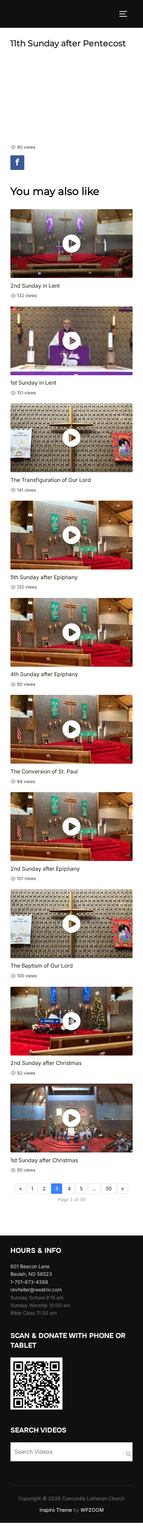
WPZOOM (92, 1510)
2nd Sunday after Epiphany (45, 868)
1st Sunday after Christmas (44, 1160)
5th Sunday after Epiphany (44, 577)
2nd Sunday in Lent (35, 285)
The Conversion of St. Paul (44, 771)
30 (109, 1188)
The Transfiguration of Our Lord (50, 480)
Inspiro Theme (56, 1510)
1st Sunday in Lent (33, 382)
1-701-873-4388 (29, 1282)
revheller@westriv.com (36, 1289)
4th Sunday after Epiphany (44, 674)
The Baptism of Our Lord (41, 965)
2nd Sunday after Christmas (46, 1063)
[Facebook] (17, 162)
